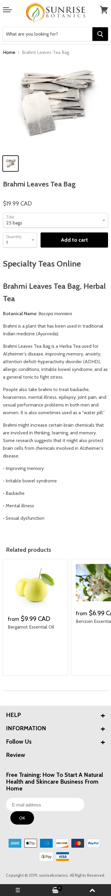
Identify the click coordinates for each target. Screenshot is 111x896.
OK (22, 818)
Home (9, 52)
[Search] (100, 34)
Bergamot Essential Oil (31, 627)
